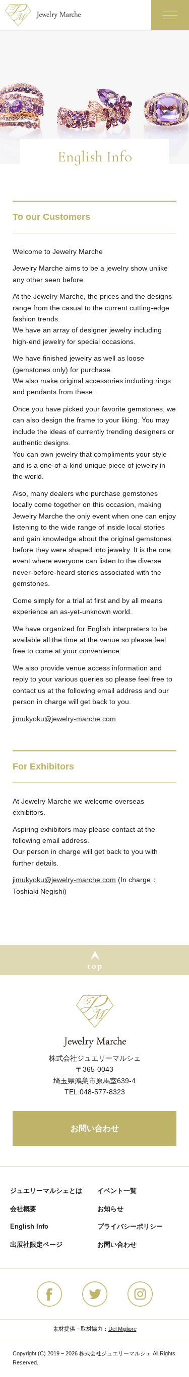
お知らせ (110, 1209)
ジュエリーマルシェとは (46, 1190)
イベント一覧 (117, 1190)
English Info (29, 1226)
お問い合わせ (95, 1128)
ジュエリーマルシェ (50, 15)
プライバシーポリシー (130, 1226)
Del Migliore (122, 1329)
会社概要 (23, 1209)
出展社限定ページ (36, 1244)
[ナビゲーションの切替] (170, 15)
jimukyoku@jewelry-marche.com (64, 719)
